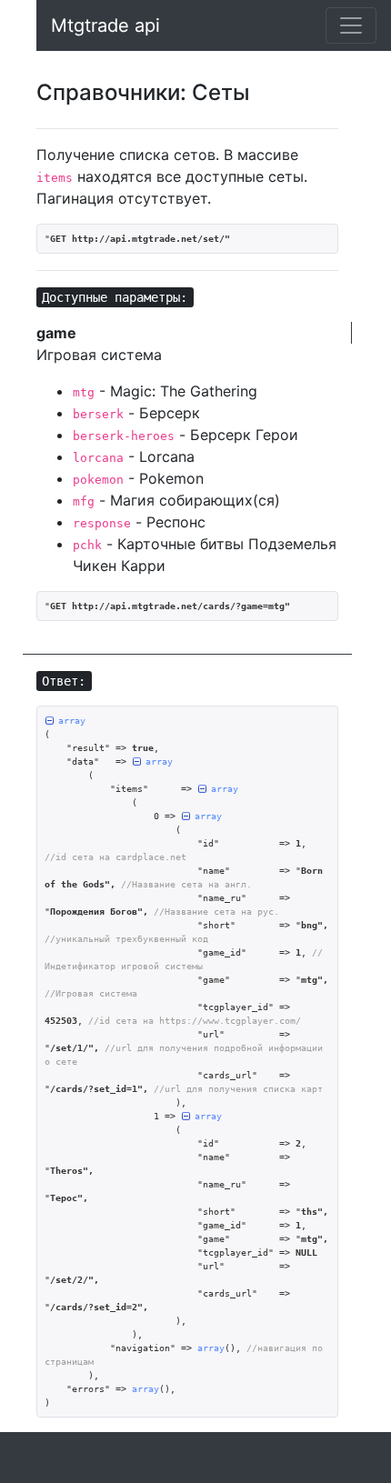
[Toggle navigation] (351, 25)
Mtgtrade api (105, 25)
